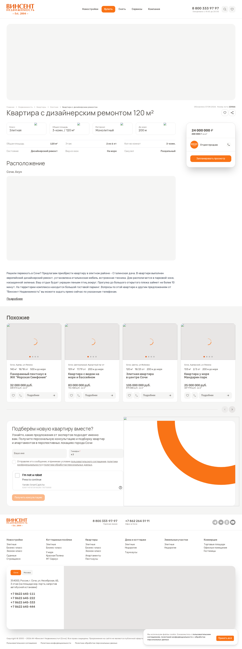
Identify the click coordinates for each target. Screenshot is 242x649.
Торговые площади (214, 544)
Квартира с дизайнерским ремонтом (79, 107)
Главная (10, 107)
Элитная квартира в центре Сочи (140, 375)
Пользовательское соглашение (22, 643)
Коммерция (210, 539)
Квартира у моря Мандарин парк (196, 375)
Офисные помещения (215, 547)
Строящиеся (13, 559)
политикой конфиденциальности (177, 637)
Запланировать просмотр (211, 158)
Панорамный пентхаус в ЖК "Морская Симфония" (28, 375)
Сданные (11, 555)
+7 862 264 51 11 (137, 521)
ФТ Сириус (52, 559)
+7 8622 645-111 (23, 593)
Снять (122, 9)
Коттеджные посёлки (59, 539)
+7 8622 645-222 (23, 598)
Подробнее (15, 299)
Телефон (75, 451)
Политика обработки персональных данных (96, 643)
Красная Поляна (55, 555)
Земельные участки (176, 539)
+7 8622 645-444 (23, 606)
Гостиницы (210, 551)
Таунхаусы (131, 552)
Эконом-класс (14, 551)
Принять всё (225, 638)
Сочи (15, 572)
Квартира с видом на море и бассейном (83, 375)
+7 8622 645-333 (23, 602)
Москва (27, 572)
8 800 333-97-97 (105, 521)
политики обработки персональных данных (68, 464)
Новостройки (90, 9)
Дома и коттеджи (135, 539)
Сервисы (137, 9)
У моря (49, 552)
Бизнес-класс (14, 547)
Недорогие (131, 547)
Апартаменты (93, 555)
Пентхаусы (91, 559)
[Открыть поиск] (225, 9)
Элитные (11, 544)
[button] (232, 9)
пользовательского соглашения (88, 461)
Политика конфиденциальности (56, 643)
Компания (154, 9)
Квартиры (41, 107)
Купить (108, 9)
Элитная (54, 107)
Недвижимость (25, 107)
